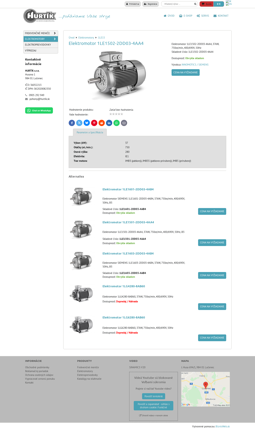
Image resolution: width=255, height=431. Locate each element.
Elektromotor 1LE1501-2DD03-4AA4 (128, 222)
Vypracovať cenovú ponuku (40, 378)
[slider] (116, 114)
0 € (218, 4)
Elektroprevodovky (38, 44)
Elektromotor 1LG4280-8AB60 (124, 286)
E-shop (187, 15)
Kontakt (222, 15)
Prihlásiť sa (134, 3)
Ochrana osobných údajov (39, 375)
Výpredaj (30, 50)
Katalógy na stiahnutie (89, 378)
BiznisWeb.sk (223, 426)
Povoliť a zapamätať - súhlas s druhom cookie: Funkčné (153, 405)
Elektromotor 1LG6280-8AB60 (124, 317)
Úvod (170, 15)
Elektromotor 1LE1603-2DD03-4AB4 (128, 253)
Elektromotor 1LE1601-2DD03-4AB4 (128, 189)
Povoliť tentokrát (153, 396)
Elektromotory (35, 39)
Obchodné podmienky (37, 367)
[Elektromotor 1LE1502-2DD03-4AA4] (119, 75)
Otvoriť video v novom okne (154, 415)
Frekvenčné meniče (37, 33)
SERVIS (204, 15)
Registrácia (152, 3)
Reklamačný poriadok (36, 371)
